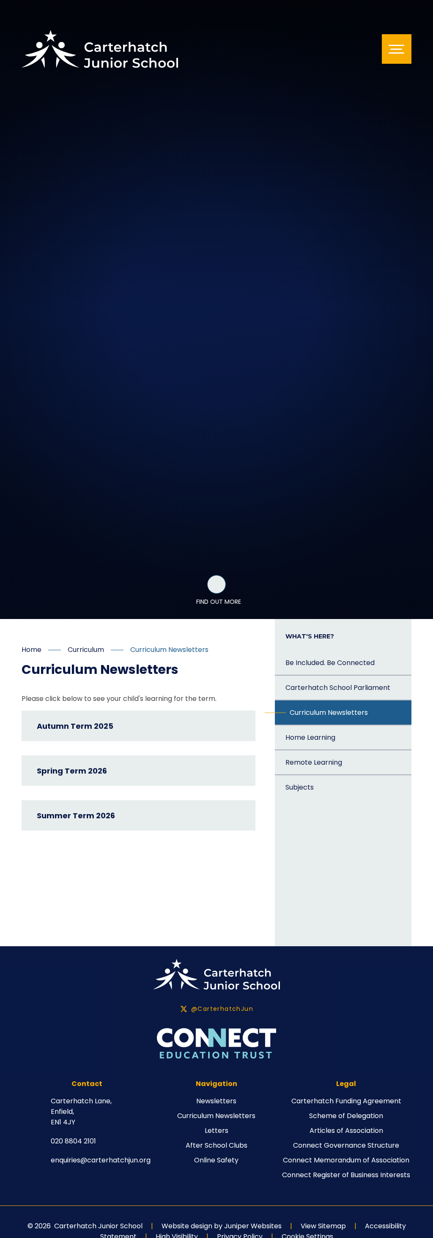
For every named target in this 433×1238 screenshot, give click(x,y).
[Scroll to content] (216, 584)
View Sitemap (323, 1226)
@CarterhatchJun (222, 1009)
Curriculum (86, 649)
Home (31, 649)
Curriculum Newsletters (169, 649)
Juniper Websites (253, 1226)
